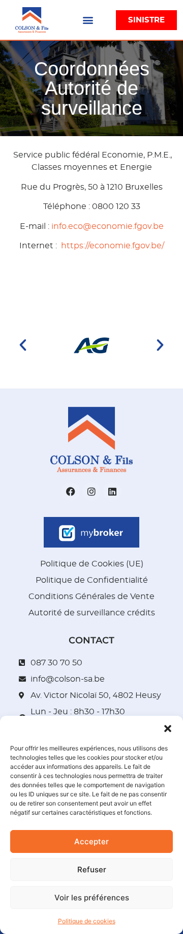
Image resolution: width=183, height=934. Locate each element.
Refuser (91, 869)
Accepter (91, 841)
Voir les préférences (91, 897)
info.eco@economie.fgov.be (107, 226)
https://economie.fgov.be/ (112, 246)
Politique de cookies (86, 921)
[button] (168, 728)
